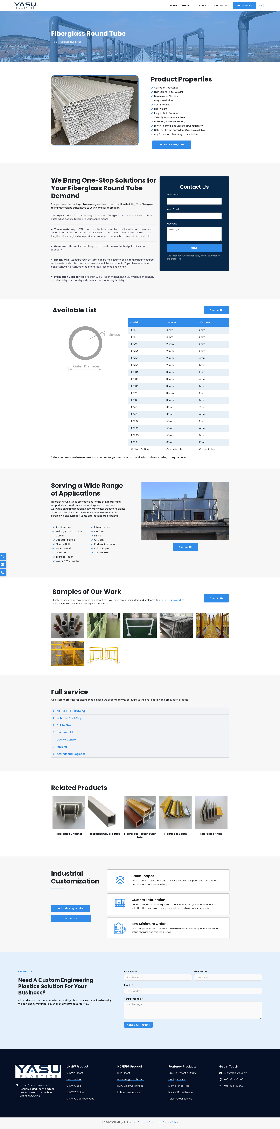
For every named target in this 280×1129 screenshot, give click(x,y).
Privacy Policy (170, 1122)
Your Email (173, 209)
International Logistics (70, 754)
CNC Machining (66, 732)
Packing (61, 747)
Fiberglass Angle (211, 834)
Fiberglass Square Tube (104, 834)
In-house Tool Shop (69, 718)
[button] (244, 5)
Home (54, 42)
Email (127, 985)
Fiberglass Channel (69, 834)
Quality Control (66, 739)
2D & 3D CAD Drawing (70, 711)
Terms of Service (147, 1122)
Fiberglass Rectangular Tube (140, 835)
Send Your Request (138, 1024)
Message (172, 223)
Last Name (200, 971)
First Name (130, 971)
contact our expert (170, 600)
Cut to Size (63, 725)
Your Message (132, 998)
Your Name (173, 194)
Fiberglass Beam (175, 834)
